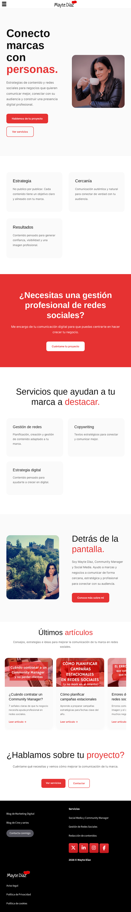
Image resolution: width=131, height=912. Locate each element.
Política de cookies (16, 903)
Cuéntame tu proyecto (65, 346)
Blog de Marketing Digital (20, 814)
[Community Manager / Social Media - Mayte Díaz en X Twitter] (73, 848)
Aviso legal (12, 885)
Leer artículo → (17, 721)
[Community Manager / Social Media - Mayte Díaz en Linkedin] (83, 848)
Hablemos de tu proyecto (27, 118)
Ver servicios (20, 131)
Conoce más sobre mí (90, 597)
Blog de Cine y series (17, 823)
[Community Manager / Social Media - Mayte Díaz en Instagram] (94, 848)
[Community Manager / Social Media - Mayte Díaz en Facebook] (104, 848)
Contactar (79, 783)
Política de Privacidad (18, 894)
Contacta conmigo (20, 833)
